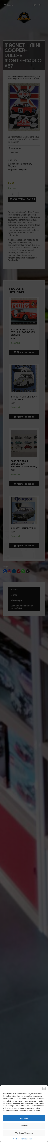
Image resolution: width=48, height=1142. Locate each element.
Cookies (16, 1139)
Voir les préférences (24, 1133)
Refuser (24, 1126)
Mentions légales (27, 1139)
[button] (44, 1088)
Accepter (24, 1118)
